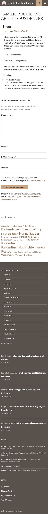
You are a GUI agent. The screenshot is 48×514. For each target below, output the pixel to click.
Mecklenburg (32, 239)
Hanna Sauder (29, 233)
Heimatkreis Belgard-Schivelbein (13, 459)
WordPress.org (7, 500)
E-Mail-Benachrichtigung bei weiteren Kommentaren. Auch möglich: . (23, 179)
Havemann (5, 237)
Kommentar (7, 115)
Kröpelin (7, 293)
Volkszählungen (35, 252)
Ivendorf (23, 236)
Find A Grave (6, 470)
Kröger (15, 240)
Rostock (7, 251)
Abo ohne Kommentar (36, 180)
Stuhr (26, 252)
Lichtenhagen (9, 302)
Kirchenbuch (6, 240)
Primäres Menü (45, 3)
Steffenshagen (10, 329)
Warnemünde (7, 255)
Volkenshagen (10, 334)
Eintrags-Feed (6, 491)
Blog (39, 230)
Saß (15, 251)
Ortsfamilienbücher (9, 270)
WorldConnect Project (10, 466)
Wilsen (29, 255)
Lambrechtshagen (11, 298)
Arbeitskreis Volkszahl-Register (13, 453)
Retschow (8, 316)
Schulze (21, 252)
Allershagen (17, 226)
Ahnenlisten (6, 226)
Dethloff (4, 234)
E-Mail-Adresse (8, 157)
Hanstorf (7, 284)
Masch (21, 240)
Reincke (41, 247)
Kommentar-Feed (8, 495)
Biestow (7, 275)
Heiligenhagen (10, 288)
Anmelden (5, 487)
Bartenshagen (11, 229)
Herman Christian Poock (17, 31)
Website (4, 167)
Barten (31, 226)
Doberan (13, 233)
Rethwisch (8, 311)
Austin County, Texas (9, 446)
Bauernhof (29, 229)
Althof (25, 226)
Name (4, 146)
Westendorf (20, 255)
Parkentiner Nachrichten (18, 247)
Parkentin (8, 243)
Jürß (30, 237)
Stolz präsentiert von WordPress (11, 511)
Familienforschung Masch (20, 3)
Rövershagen (9, 325)
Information (6, 343)
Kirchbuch (36, 237)
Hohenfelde (14, 237)
